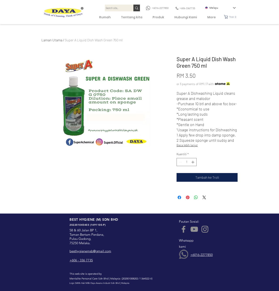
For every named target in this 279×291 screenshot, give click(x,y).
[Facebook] (183, 229)
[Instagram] (204, 229)
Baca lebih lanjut (187, 145)
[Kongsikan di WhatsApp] (196, 197)
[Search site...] (136, 8)
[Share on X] (204, 197)
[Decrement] (180, 162)
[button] (231, 17)
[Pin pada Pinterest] (187, 197)
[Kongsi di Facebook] (179, 197)
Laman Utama (51, 40)
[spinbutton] (187, 162)
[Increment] (193, 162)
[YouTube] (194, 229)
